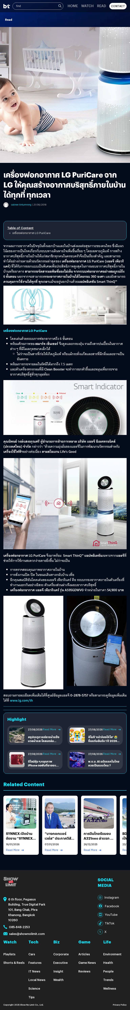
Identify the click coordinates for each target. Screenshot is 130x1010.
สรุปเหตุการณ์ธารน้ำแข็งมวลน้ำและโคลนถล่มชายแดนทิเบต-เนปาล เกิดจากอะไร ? (44, 742)
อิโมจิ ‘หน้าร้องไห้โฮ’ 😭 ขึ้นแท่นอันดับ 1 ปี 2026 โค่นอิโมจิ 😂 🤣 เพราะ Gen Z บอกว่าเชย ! (102, 742)
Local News (36, 980)
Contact (118, 6)
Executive (60, 962)
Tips (31, 997)
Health (108, 962)
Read (101, 5)
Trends (108, 980)
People (108, 971)
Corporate (61, 954)
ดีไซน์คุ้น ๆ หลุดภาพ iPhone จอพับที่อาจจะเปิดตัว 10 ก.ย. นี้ (44, 765)
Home (73, 5)
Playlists (9, 954)
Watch (87, 5)
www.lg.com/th (21, 700)
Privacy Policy (120, 1004)
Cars (31, 954)
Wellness (109, 988)
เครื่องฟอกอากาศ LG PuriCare (31, 233)
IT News (34, 971)
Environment (112, 954)
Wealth (58, 980)
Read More (49, 729)
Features (34, 962)
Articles (84, 954)
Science (34, 988)
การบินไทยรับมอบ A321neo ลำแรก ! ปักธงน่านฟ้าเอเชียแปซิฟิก (98, 840)
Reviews (84, 971)
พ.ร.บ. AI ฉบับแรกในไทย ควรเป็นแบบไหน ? (103, 763)
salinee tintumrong (21, 204)
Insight (58, 971)
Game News (87, 962)
